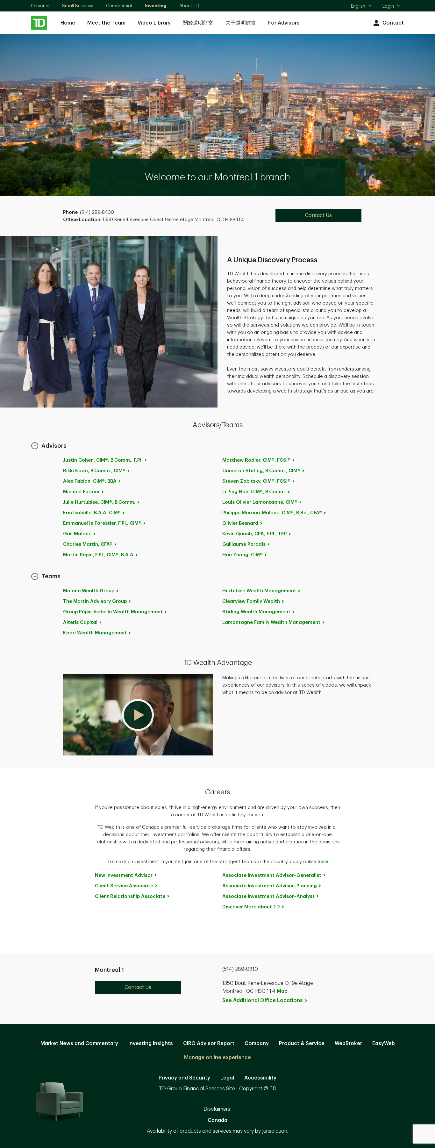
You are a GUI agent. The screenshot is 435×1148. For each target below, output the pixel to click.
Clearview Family (251, 601)
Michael (81, 491)
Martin (98, 554)
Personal (40, 6)
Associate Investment (271, 875)
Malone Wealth (88, 590)
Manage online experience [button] (217, 1057)
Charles (87, 544)
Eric (92, 512)
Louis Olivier (259, 502)
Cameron (261, 470)
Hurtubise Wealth (259, 590)
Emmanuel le (102, 523)
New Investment (124, 875)
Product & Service (301, 1043)
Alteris (80, 622)
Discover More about (251, 907)
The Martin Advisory (95, 601)
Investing (156, 6)
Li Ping (254, 491)
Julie (99, 502)
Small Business (77, 6)
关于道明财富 (240, 22)
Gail (77, 533)
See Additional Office (262, 1000)
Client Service (124, 886)
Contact (393, 22)
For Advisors (284, 22)
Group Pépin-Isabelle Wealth (113, 612)
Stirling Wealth (256, 612)
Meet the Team (106, 22)
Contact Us (318, 215)
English (361, 7)
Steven (256, 481)
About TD (189, 6)
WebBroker (348, 1043)
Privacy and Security (184, 1077)
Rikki (94, 470)
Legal (227, 1077)
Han (242, 554)
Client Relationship (130, 896)
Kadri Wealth (95, 633)
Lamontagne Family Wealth (271, 622)
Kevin (254, 533)
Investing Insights (150, 1043)
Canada (217, 1120)
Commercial (119, 6)
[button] (49, 446)
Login (388, 6)
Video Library (154, 22)
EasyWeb (383, 1043)
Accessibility (260, 1077)
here (322, 861)
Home (68, 22)
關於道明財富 (198, 22)
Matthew (256, 460)
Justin (103, 460)
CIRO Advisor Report (208, 1043)
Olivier (240, 523)
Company (257, 1043)
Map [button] (282, 991)
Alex (90, 481)
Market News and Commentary (79, 1043)
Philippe (272, 512)
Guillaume (244, 544)
